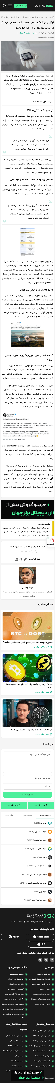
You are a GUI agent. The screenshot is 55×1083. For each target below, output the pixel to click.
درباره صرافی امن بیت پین (42, 994)
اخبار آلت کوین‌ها (12, 17)
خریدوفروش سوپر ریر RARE (40, 1066)
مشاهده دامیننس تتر (16, 974)
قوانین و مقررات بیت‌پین (42, 1004)
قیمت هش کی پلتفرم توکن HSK (13, 1051)
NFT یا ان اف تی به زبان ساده (14, 999)
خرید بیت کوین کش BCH (41, 1036)
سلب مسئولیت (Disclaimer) (40, 999)
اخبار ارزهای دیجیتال (30, 17)
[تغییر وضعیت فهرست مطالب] (26, 102)
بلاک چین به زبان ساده (16, 984)
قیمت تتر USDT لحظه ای (14, 1036)
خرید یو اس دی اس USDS (41, 1041)
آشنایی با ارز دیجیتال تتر (15, 989)
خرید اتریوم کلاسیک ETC (41, 1031)
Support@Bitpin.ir (34, 921)
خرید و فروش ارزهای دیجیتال (40, 984)
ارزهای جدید (10, 815)
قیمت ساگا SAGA (17, 1066)
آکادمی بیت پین (47, 17)
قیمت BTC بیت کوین (16, 1041)
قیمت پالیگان (19, 1056)
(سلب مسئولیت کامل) (27, 535)
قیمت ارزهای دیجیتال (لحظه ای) (39, 979)
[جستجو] (4, 6)
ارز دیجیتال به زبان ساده (15, 979)
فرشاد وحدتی (42, 37)
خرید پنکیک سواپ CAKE (42, 1061)
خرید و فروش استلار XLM (41, 1051)
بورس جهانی (27, 815)
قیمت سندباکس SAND (15, 1046)
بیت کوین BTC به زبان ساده (14, 994)
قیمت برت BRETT (17, 1061)
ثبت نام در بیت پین (44, 974)
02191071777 (17, 921)
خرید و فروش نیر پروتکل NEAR (39, 1046)
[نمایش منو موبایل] (10, 6)
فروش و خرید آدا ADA (42, 1056)
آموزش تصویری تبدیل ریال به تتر (12, 1009)
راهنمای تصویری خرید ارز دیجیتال (12, 1004)
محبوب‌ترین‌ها (45, 815)
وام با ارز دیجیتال (44, 989)
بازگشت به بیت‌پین (21, 5)
